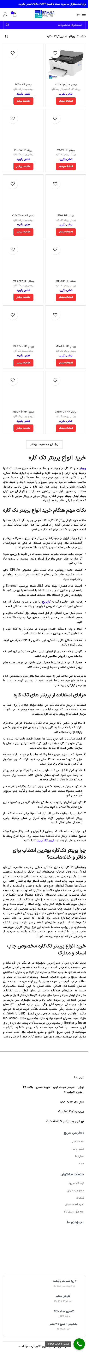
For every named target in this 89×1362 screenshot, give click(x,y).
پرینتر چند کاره (59, 89)
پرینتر (72, 36)
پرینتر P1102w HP (23, 150)
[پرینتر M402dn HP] (66, 260)
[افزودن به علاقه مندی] (55, 53)
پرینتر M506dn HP (66, 346)
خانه (83, 36)
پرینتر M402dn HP (66, 281)
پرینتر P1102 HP (66, 216)
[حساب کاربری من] (5, 14)
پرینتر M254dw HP (23, 346)
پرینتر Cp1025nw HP (23, 216)
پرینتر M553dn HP (23, 412)
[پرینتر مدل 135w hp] (66, 63)
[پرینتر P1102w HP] (23, 129)
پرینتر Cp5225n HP (66, 412)
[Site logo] (44, 14)
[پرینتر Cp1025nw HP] (23, 194)
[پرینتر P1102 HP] (66, 194)
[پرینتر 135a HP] (23, 63)
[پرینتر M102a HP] (66, 129)
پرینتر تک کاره (73, 89)
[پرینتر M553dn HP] (23, 391)
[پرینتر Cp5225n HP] (66, 391)
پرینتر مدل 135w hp (66, 85)
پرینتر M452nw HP (23, 281)
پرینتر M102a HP (66, 150)
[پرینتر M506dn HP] (66, 325)
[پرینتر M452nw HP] (23, 260)
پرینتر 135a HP (23, 85)
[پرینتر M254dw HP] (23, 325)
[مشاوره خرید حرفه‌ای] (79, 1344)
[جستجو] (7, 25)
